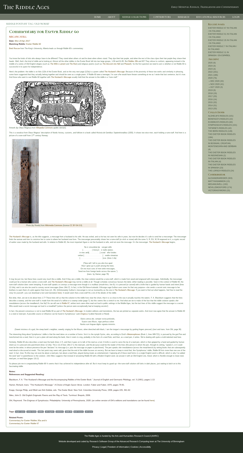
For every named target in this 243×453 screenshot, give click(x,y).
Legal (103, 447)
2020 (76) (212, 78)
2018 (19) (212, 93)
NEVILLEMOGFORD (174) (220, 187)
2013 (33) (212, 108)
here (59, 293)
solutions (59, 412)
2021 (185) (213, 75)
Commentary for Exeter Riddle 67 (24, 423)
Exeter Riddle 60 (33, 44)
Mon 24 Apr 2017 (22, 41)
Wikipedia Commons (44, 128)
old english (49, 412)
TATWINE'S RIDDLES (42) (220, 128)
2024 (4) (212, 66)
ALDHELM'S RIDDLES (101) (220, 116)
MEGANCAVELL (18, 36)
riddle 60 (68, 412)
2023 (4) (212, 69)
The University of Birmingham (170, 441)
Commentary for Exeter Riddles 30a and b (28, 420)
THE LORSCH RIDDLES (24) (221, 171)
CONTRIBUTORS (162, 17)
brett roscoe (78, 412)
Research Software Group (102, 441)
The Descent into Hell (111, 64)
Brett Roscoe (14, 48)
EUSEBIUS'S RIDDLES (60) (220, 122)
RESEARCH (183, 17)
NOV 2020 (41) (217, 84)
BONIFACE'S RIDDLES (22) (220, 119)
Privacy (95, 447)
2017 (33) (212, 96)
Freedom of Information (118, 447)
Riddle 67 (65, 303)
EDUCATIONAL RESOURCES (210, 17)
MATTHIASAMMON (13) (219, 181)
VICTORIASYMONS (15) (219, 190)
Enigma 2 (84, 314)
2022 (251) (213, 72)
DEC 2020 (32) (217, 81)
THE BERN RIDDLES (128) (220, 131)
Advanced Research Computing (134, 441)
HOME (97, 17)
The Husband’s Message (114, 72)
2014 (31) (212, 105)
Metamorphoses (133, 334)
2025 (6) (212, 63)
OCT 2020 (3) (216, 87)
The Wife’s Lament (58, 64)
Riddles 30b (133, 61)
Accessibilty (145, 447)
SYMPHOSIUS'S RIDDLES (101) (222, 125)
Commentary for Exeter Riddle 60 (44, 31)
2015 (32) (212, 102)
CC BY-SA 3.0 (75, 225)
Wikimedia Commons (53, 225)
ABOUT (111, 17)
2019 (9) (212, 90)
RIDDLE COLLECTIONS (134, 17)
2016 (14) (212, 99)
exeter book (31, 412)
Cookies (134, 447)
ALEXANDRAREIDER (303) (220, 178)
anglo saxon (20, 412)
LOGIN (235, 17)
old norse (88, 412)
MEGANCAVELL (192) (218, 184)
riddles (40, 412)
